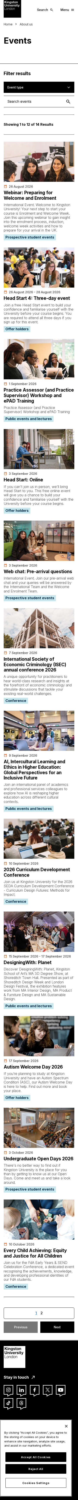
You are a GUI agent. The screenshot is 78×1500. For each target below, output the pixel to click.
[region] (36, 1458)
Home (8, 24)
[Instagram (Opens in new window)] (8, 1390)
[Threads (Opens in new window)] (21, 1403)
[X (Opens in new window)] (47, 1390)
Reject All (35, 1469)
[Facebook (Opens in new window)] (34, 1390)
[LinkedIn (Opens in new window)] (21, 1390)
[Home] (12, 8)
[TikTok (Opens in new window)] (8, 1403)
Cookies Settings (36, 1483)
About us (26, 24)
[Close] (66, 1426)
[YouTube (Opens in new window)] (60, 1390)
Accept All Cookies (36, 1457)
